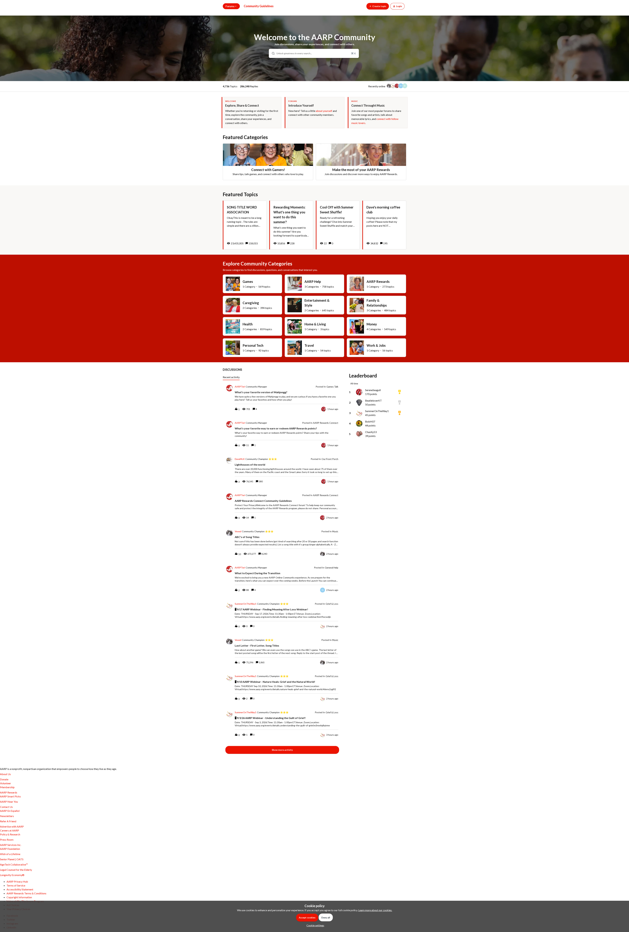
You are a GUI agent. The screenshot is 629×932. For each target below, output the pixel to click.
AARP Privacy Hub (17, 881)
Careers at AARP (9, 830)
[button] (314, 925)
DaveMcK (240, 459)
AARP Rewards (8, 792)
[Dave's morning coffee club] (384, 225)
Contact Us (6, 806)
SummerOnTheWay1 (245, 604)
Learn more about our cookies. (375, 910)
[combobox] (314, 53)
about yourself (324, 110)
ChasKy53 (371, 431)
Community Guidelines (259, 6)
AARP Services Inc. (10, 844)
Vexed (238, 531)
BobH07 (370, 421)
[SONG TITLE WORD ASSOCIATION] (245, 225)
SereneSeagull (373, 390)
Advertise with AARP (12, 826)
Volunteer (5, 783)
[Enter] (272, 53)
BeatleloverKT (373, 400)
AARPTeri (240, 387)
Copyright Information (19, 897)
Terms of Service (16, 885)
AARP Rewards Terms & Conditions (26, 893)
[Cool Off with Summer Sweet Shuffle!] (338, 225)
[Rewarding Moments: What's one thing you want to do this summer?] (291, 225)
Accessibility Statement (20, 889)
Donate (4, 779)
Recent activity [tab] (231, 377)
